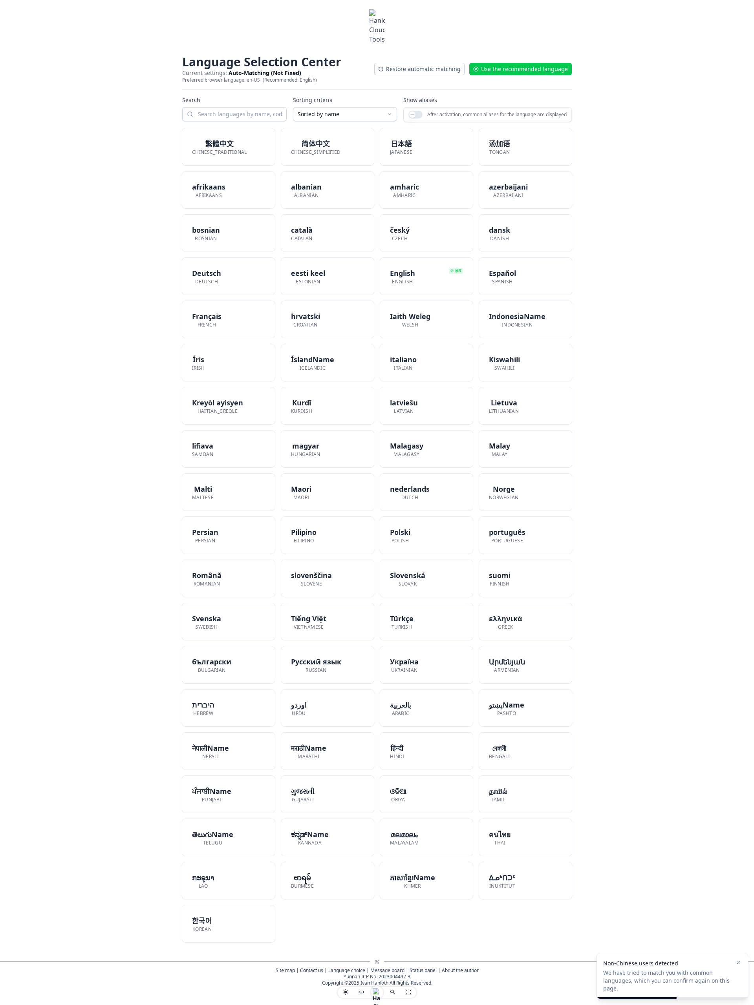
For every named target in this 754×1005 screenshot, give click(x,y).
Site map (285, 970)
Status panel (423, 970)
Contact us (311, 970)
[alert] (672, 976)
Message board (387, 970)
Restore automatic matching (423, 69)
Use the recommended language (524, 69)
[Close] (738, 962)
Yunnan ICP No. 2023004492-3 (377, 976)
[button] (228, 146)
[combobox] (345, 114)
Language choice (346, 970)
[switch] (415, 115)
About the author (460, 970)
